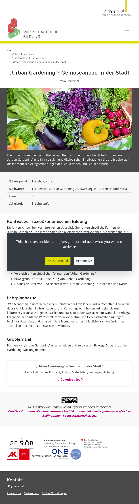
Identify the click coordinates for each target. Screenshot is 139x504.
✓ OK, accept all (58, 261)
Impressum (14, 493)
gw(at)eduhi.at (19, 486)
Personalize (84, 261)
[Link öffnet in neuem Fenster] (95, 443)
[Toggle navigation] (127, 30)
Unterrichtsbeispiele (23, 53)
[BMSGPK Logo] (58, 443)
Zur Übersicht (71, 80)
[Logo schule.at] (116, 8)
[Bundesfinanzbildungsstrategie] (75, 454)
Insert (10, 50)
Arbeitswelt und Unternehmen (29, 57)
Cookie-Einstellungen (54, 493)
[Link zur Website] (50, 454)
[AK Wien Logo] (18, 454)
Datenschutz (31, 493)
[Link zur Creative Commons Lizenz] (69, 400)
